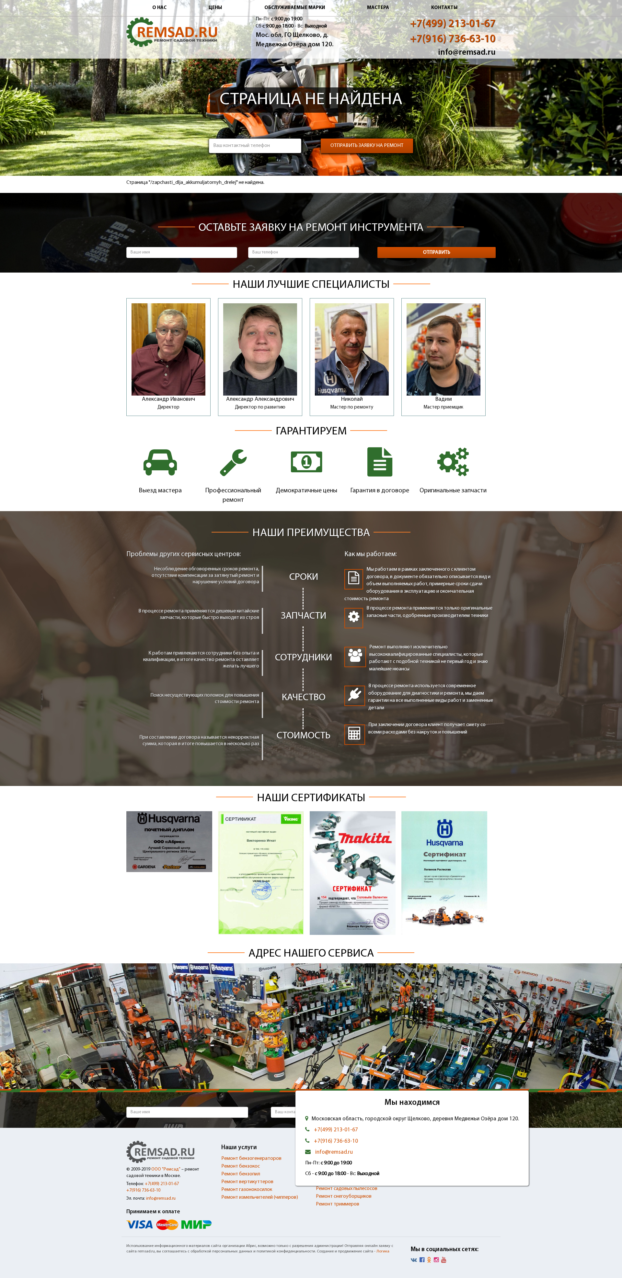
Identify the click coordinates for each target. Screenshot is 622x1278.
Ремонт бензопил (240, 1174)
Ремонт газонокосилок (246, 1189)
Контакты (444, 8)
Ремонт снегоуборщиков (344, 1196)
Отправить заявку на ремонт (366, 145)
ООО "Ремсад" (165, 1169)
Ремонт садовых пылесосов (346, 1188)
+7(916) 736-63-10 (453, 39)
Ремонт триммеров (337, 1204)
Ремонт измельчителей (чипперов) (259, 1197)
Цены (215, 8)
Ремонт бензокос (240, 1166)
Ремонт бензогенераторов (251, 1158)
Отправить (436, 252)
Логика (382, 1251)
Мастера (378, 8)
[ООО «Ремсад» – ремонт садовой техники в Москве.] (171, 32)
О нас (159, 8)
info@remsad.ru (467, 53)
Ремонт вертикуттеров (247, 1181)
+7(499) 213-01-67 (453, 24)
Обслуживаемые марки (294, 8)
